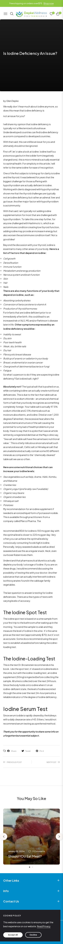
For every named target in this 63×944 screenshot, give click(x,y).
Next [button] (59, 836)
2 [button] (32, 867)
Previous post (14, 762)
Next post (51, 762)
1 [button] (29, 867)
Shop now (48, 3)
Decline (33, 935)
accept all (13, 935)
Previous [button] (3, 836)
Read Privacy (44, 926)
